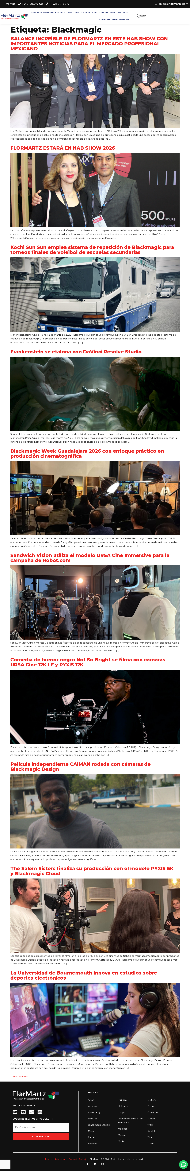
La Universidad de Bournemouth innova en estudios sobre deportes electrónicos (83, 975)
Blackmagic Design (99, 1124)
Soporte (88, 12)
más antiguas (19, 1076)
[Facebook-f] (87, 1163)
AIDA (91, 1099)
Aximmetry (94, 1112)
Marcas (35, 12)
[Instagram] (102, 1163)
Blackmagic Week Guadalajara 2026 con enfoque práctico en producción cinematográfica (87, 453)
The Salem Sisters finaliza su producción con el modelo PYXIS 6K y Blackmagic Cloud (92, 871)
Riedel (151, 1131)
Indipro (122, 1112)
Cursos (77, 12)
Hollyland (123, 1106)
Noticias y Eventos (104, 12)
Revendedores (51, 12)
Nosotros (66, 12)
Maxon (122, 1135)
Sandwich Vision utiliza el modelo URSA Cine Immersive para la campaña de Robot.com (90, 557)
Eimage (92, 1143)
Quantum (153, 1112)
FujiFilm (122, 1099)
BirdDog (93, 1118)
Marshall (122, 1128)
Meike (121, 1141)
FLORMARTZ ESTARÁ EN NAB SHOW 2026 (63, 148)
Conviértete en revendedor (114, 19)
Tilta (150, 1137)
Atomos (92, 1106)
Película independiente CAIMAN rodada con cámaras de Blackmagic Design (80, 766)
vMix (150, 1124)
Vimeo (151, 1118)
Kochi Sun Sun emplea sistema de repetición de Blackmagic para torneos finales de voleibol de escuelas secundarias (92, 249)
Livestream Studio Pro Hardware (130, 1120)
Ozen (151, 1106)
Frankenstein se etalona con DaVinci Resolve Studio (76, 352)
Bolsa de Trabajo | (79, 1159)
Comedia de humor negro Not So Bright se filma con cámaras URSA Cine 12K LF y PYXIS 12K (87, 662)
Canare (92, 1131)
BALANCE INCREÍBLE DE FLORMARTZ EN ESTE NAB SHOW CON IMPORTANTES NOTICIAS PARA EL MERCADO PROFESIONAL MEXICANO (89, 44)
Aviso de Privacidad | (56, 1159)
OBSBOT (153, 1099)
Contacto (123, 12)
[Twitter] (95, 1163)
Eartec (91, 1137)
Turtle (151, 1143)
